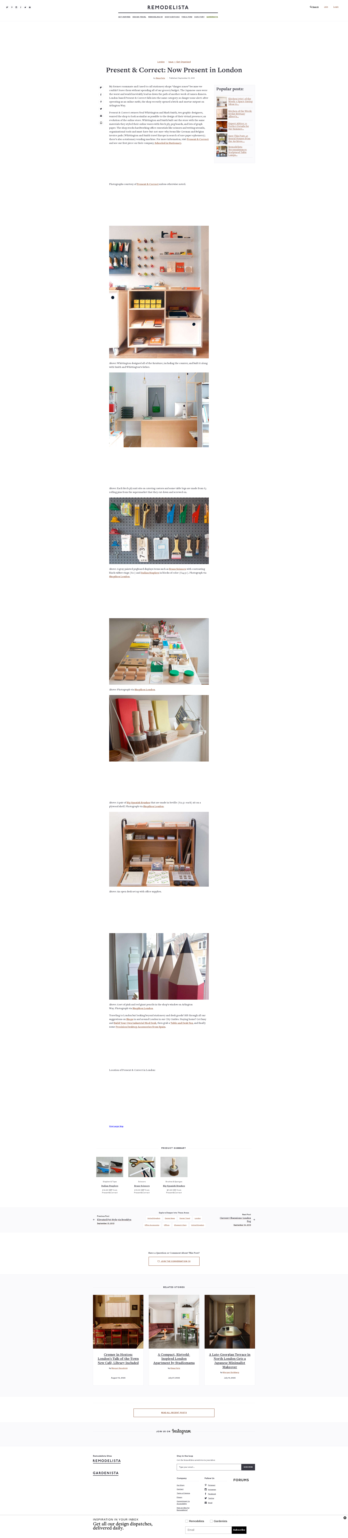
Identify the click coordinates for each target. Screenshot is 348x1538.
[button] (314, 7)
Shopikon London (119, 576)
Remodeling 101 (155, 17)
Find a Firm (187, 17)
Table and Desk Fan (181, 1023)
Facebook (212, 1494)
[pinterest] (101, 101)
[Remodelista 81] (16, 7)
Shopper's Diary (180, 1225)
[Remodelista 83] (25, 7)
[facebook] (101, 94)
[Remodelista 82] (21, 7)
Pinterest (211, 1485)
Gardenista (212, 17)
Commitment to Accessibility (183, 1502)
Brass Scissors (177, 569)
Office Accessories (152, 1225)
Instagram (212, 1489)
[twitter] (101, 109)
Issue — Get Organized (179, 62)
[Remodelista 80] (12, 7)
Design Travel (139, 17)
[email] (101, 116)
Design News (170, 1218)
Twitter (211, 1498)
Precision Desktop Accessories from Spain (140, 1027)
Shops (129, 1019)
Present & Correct (198, 139)
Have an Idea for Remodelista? (183, 1509)
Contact (180, 1489)
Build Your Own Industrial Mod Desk (135, 1023)
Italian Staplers (150, 573)
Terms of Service (183, 1493)
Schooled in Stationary (168, 143)
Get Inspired (124, 17)
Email (210, 1503)
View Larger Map (116, 1126)
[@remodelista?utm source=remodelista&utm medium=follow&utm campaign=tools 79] (7, 7)
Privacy (179, 1497)
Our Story (199, 17)
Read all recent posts (174, 1413)
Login (335, 7)
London (161, 62)
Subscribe (239, 1530)
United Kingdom (153, 1218)
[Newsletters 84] (30, 7)
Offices (167, 1225)
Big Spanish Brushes (138, 803)
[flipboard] (101, 87)
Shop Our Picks (172, 17)
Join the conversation (175, 1261)
